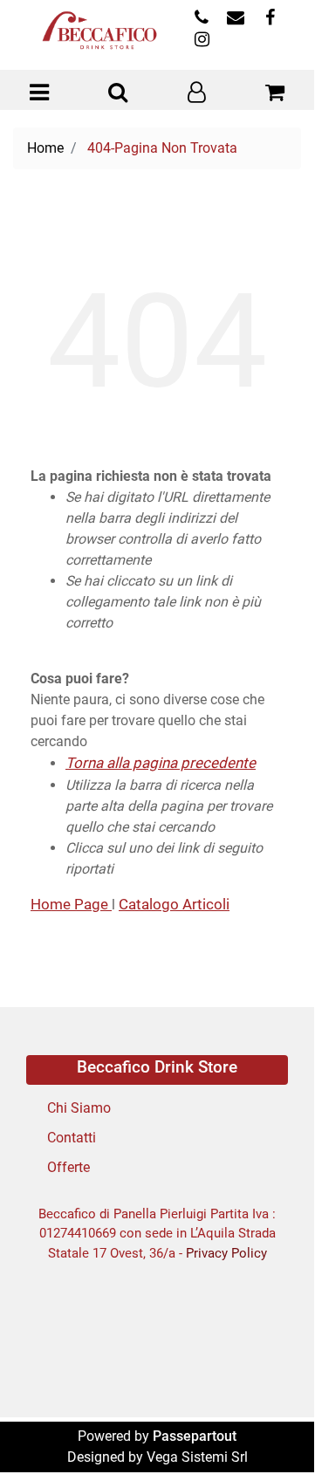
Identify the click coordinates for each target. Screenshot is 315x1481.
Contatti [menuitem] (71, 1137)
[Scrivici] (235, 18)
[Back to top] (265, 1428)
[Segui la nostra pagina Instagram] (199, 40)
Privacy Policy (226, 1253)
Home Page (71, 904)
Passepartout (194, 1436)
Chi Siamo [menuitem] (79, 1108)
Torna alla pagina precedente (160, 762)
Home (45, 148)
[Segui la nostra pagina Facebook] (267, 18)
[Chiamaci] (201, 18)
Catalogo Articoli (174, 904)
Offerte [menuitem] (68, 1167)
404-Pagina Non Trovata (162, 148)
